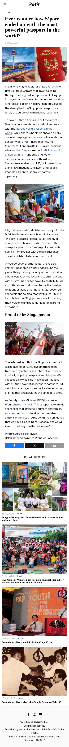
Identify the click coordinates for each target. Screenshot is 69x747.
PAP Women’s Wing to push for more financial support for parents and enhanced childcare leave (33, 581)
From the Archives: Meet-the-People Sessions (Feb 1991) (33, 702)
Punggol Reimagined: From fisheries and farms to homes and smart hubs (32, 518)
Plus (7, 13)
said (15, 243)
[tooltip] (14, 445)
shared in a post (22, 404)
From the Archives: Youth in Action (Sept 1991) (27, 642)
